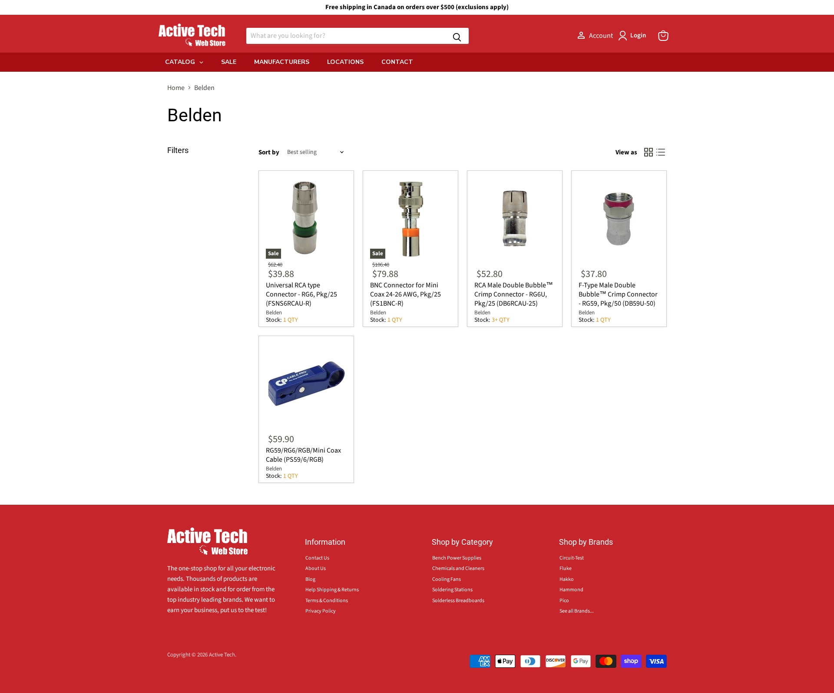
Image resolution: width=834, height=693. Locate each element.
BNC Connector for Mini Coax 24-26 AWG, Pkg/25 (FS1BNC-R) (405, 294)
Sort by (268, 152)
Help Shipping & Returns (332, 589)
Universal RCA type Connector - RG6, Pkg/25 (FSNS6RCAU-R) (301, 294)
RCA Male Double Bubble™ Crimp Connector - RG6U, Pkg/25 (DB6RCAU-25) (513, 294)
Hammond (571, 589)
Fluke (565, 568)
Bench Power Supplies (456, 558)
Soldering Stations (452, 589)
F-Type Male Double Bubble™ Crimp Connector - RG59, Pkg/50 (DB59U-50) (618, 294)
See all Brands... (576, 611)
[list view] (661, 152)
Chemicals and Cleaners (458, 568)
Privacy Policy (320, 611)
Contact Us (317, 558)
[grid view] (648, 152)
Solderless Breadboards (458, 600)
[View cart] (663, 35)
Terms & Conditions (326, 600)
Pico (564, 600)
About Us (315, 568)
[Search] (457, 36)
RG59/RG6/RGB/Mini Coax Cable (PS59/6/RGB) (303, 455)
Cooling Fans (446, 579)
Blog (310, 579)
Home (176, 88)
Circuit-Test (571, 558)
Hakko (566, 579)
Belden (274, 313)
